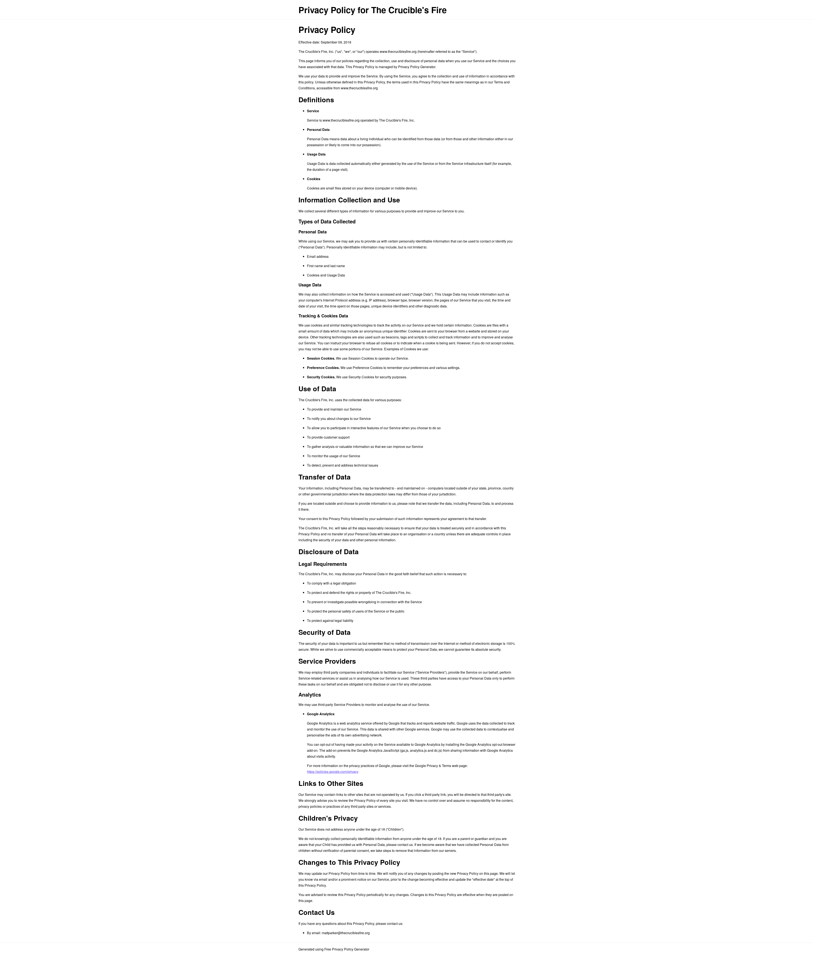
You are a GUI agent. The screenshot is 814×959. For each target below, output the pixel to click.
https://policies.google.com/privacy (332, 771)
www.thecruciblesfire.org (398, 51)
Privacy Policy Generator (416, 66)
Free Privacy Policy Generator (346, 949)
